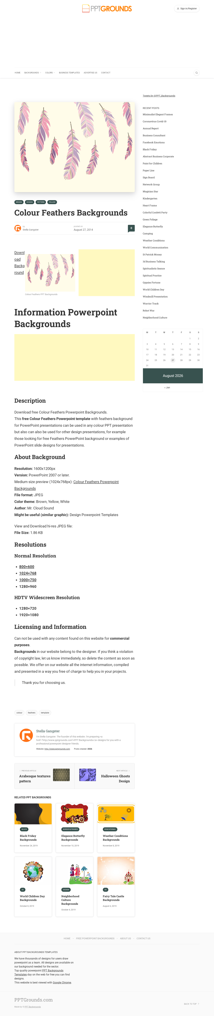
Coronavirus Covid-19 (154, 121)
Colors (49, 73)
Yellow (52, 202)
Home (17, 73)
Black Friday (150, 149)
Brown (19, 202)
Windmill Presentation (155, 296)
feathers (31, 713)
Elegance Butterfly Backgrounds (73, 837)
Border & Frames (70, 829)
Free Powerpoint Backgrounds (95, 938)
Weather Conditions (154, 240)
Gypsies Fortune (151, 282)
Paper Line (148, 170)
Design (30, 202)
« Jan (167, 387)
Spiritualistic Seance (154, 268)
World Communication (155, 247)
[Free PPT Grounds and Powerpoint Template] (107, 8)
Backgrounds (31, 73)
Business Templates (69, 73)
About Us (125, 938)
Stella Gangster (31, 229)
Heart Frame (150, 205)
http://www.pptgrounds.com (57, 749)
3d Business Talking (154, 261)
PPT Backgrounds (33, 1007)
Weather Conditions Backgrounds (115, 837)
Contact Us (143, 938)
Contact (105, 73)
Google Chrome (62, 982)
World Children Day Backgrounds (32, 898)
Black (24, 829)
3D (23, 890)
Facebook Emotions (154, 142)
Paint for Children (152, 163)
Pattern (40, 202)
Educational (110, 829)
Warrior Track (151, 303)
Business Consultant (154, 135)
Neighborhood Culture (155, 317)
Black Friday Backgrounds (28, 837)
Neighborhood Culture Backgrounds (70, 899)
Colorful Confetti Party (155, 212)
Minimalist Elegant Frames (158, 114)
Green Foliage (150, 219)
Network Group (151, 184)
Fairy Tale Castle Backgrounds (113, 898)
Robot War (148, 310)
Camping (148, 233)
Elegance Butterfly (153, 226)
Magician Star (150, 191)
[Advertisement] (107, 42)
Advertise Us (90, 73)
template (45, 713)
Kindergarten (150, 198)
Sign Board (149, 177)
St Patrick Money (152, 254)
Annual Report (151, 128)
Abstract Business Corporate (158, 156)
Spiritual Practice (152, 275)
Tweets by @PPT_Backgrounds (159, 95)
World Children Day (153, 289)
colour (19, 713)
